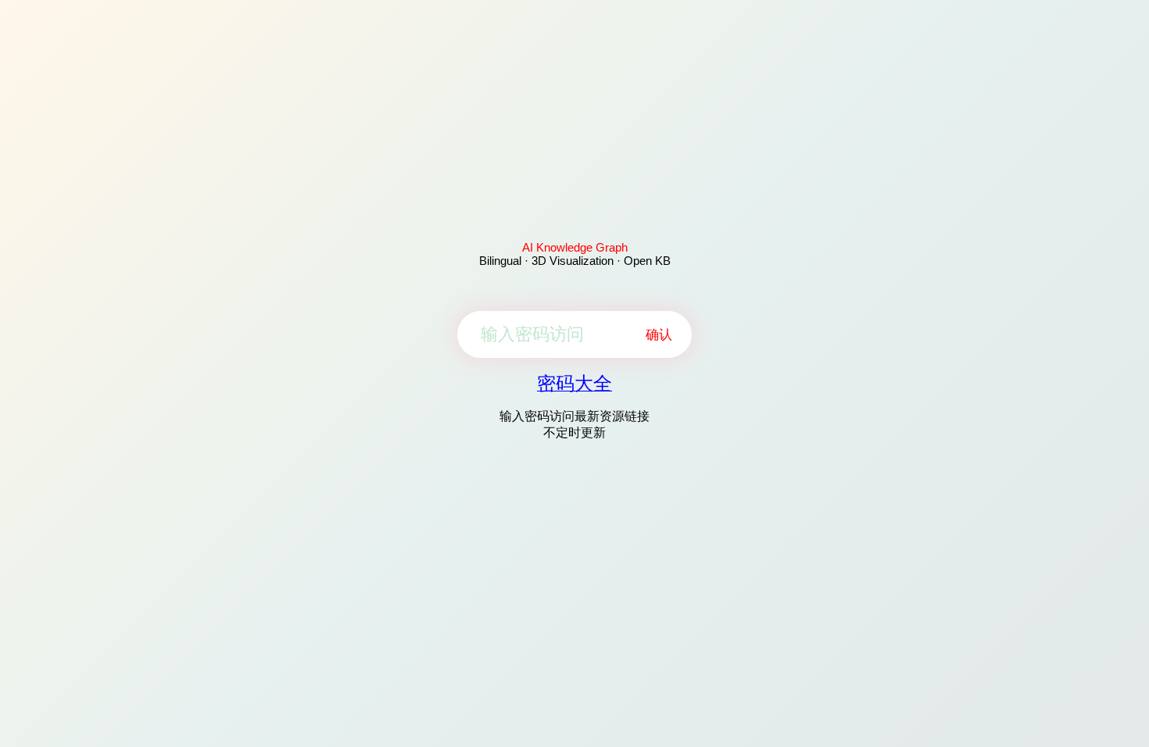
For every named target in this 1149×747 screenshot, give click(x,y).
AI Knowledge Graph (575, 247)
